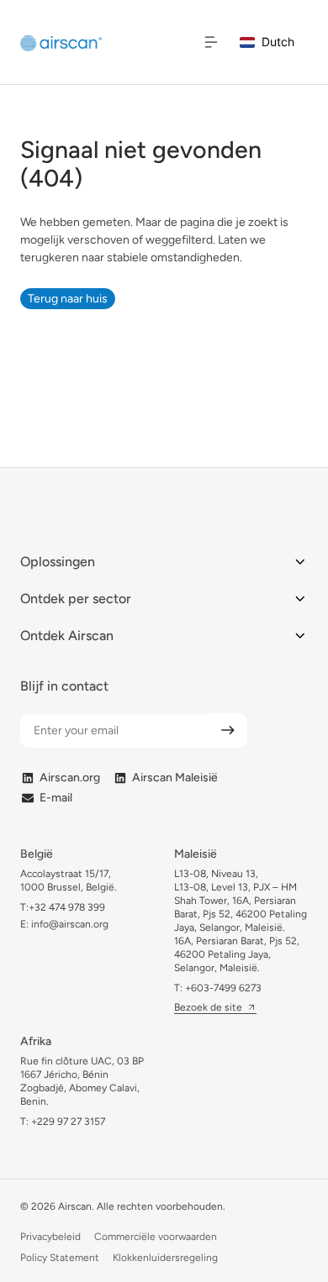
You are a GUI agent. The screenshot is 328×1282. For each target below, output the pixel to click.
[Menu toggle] (211, 42)
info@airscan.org (68, 924)
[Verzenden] (228, 730)
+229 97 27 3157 (68, 1121)
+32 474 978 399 (67, 907)
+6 (223, 988)
